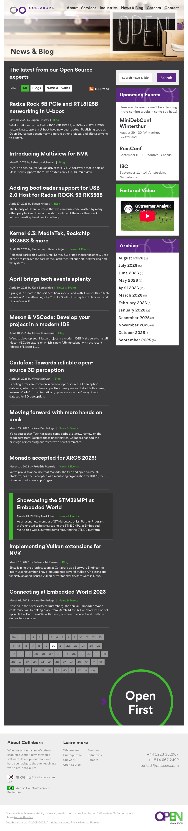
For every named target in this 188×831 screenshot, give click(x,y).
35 (74, 654)
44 (42, 662)
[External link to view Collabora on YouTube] (136, 744)
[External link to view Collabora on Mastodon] (145, 744)
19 (46, 645)
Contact (171, 8)
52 (101, 662)
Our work (69, 760)
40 (13, 662)
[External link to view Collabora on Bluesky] (155, 744)
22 (68, 645)
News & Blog (132, 8)
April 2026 (129, 287)
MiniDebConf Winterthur (135, 123)
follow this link (23, 817)
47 (64, 662)
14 (12, 645)
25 (91, 645)
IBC (124, 166)
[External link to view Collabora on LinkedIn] (126, 744)
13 (100, 637)
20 (53, 645)
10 (80, 637)
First (14, 637)
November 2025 (134, 325)
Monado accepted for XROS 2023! (52, 458)
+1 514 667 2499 (164, 759)
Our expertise (72, 755)
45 (49, 662)
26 (98, 645)
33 (59, 654)
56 (35, 670)
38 (96, 654)
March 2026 (130, 295)
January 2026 (132, 310)
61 (72, 670)
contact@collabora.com (160, 765)
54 (20, 670)
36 (81, 654)
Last (94, 670)
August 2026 (131, 258)
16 (26, 645)
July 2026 (128, 265)
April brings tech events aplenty (50, 279)
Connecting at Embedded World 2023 (57, 592)
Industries (109, 8)
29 (28, 654)
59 (57, 670)
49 (79, 662)
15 (19, 645)
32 (51, 654)
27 (13, 654)
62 (79, 670)
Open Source (72, 764)
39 (104, 654)
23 (76, 645)
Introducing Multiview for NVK (48, 154)
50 (86, 662)
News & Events (58, 88)
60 (65, 670)
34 (66, 654)
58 (50, 670)
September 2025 (135, 339)
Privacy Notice (79, 822)
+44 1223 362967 (163, 754)
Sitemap (95, 822)
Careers (154, 8)
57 (42, 670)
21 (60, 645)
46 (57, 662)
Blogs (36, 88)
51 (94, 662)
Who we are (71, 750)
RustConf (131, 148)
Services (88, 8)
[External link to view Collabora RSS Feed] (174, 744)
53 (13, 670)
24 (83, 645)
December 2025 (134, 317)
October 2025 (132, 332)
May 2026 (128, 280)
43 (35, 662)
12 (93, 637)
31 (43, 654)
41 (20, 662)
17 (32, 645)
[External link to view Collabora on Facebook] (165, 744)
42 (27, 662)
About (72, 8)
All (24, 88)
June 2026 (129, 272)
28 (20, 654)
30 (36, 654)
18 (39, 645)
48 (71, 662)
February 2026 (133, 302)
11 (87, 637)
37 (89, 654)
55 (28, 670)
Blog (56, 120)
